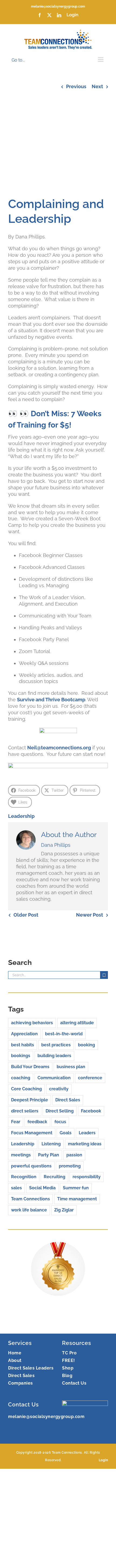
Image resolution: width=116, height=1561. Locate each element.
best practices (56, 1044)
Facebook (91, 1110)
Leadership (21, 816)
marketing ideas (84, 1143)
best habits (22, 1044)
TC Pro (69, 1352)
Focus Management (31, 1132)
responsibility (87, 1176)
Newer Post (89, 915)
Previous (76, 86)
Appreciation (24, 1033)
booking (86, 1044)
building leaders (54, 1055)
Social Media (42, 1187)
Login (103, 1460)
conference (90, 1077)
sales (16, 1187)
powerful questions (31, 1166)
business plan (71, 1066)
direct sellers (24, 1110)
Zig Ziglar (64, 1209)
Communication (54, 1077)
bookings (20, 1055)
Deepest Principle (29, 1099)
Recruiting (54, 1176)
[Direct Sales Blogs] (58, 1245)
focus (60, 1121)
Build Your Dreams (30, 1066)
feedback (37, 1121)
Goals (65, 1132)
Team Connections (30, 1198)
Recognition (23, 1176)
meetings (21, 1154)
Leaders (87, 1132)
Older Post (25, 915)
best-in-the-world (64, 1033)
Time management (77, 1198)
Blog (67, 1375)
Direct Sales (67, 1099)
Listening (51, 1143)
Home (14, 1352)
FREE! (68, 1360)
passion (74, 1154)
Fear (15, 1121)
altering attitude (77, 1022)
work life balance (29, 1209)
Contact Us (74, 1383)
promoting (70, 1166)
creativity (59, 1088)
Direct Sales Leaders (30, 1368)
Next (97, 86)
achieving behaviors (32, 1022)
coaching (20, 1077)
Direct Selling (60, 1110)
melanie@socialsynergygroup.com (58, 6)
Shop (67, 1368)
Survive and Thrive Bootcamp (51, 699)
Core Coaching (26, 1088)
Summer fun (76, 1187)
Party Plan (48, 1154)
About (15, 1360)
